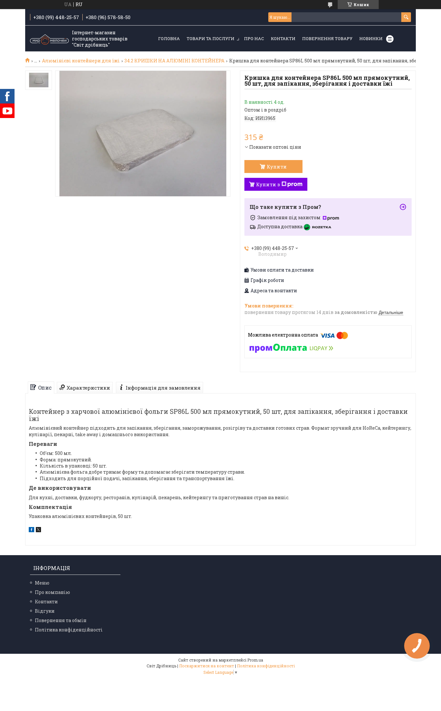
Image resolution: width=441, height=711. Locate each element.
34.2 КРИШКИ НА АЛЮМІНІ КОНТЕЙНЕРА (174, 61)
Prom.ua (255, 660)
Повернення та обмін (61, 620)
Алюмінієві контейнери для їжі (81, 61)
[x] (38, 530)
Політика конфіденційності (69, 630)
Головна (169, 38)
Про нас (254, 38)
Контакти (283, 38)
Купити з (268, 184)
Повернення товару (327, 38)
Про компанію (52, 592)
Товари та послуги (210, 38)
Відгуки (45, 611)
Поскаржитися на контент (206, 665)
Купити (277, 166)
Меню (42, 583)
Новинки (371, 38)
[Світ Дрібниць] (49, 39)
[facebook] (31, 530)
